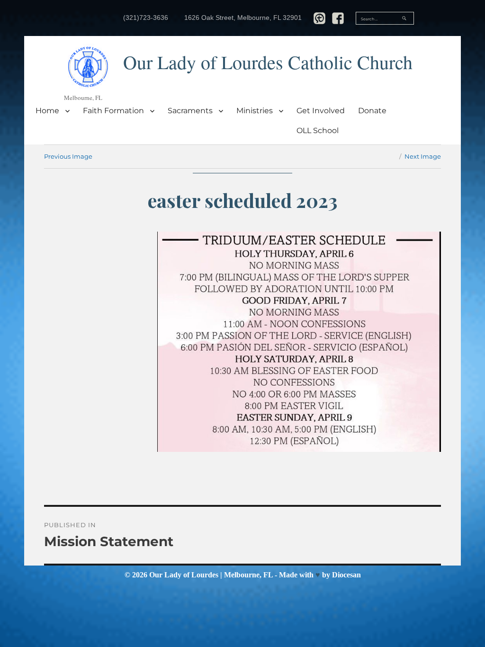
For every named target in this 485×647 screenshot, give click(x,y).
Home (47, 110)
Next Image (422, 156)
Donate (372, 110)
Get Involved (320, 110)
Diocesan (346, 575)
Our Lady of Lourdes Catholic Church (268, 61)
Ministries (254, 110)
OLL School (317, 130)
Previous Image (68, 156)
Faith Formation (113, 110)
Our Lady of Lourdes (183, 575)
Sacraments (190, 110)
